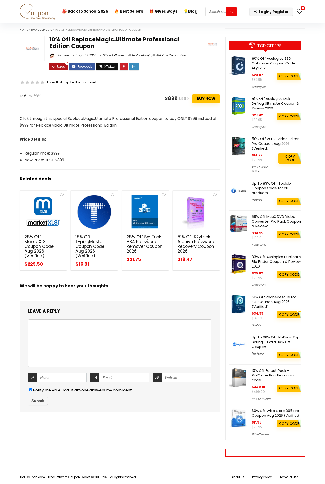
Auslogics (258, 87)
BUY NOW (206, 98)
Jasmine (62, 55)
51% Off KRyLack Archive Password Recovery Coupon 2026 (195, 244)
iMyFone (257, 354)
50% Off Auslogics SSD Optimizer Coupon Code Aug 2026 (273, 63)
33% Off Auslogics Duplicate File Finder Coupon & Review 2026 (276, 261)
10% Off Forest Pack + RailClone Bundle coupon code (273, 375)
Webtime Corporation (170, 55)
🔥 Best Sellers (128, 11)
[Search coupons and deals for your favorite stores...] (231, 11)
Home (24, 30)
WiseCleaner (260, 434)
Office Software (112, 55)
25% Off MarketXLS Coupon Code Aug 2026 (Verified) (39, 246)
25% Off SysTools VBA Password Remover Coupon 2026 (144, 244)
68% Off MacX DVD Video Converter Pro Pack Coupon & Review (276, 221)
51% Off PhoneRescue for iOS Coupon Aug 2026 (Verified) (274, 301)
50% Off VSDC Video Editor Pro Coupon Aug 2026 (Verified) (275, 143)
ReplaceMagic (41, 30)
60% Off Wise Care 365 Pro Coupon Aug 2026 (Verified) (276, 413)
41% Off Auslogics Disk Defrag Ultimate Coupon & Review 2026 (275, 103)
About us (237, 477)
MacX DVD (259, 245)
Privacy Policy (262, 477)
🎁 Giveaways (163, 11)
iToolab (257, 200)
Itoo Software (261, 399)
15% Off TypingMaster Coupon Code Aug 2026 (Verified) (89, 246)
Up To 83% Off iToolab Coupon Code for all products (271, 188)
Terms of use (289, 477)
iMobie (256, 325)
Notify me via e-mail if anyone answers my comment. (83, 390)
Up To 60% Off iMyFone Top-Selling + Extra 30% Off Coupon (276, 342)
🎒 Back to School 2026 (85, 11)
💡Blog (190, 11)
